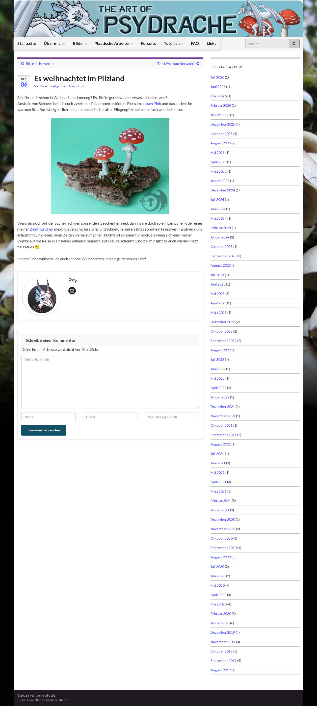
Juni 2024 (218, 209)
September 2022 (224, 341)
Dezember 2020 (223, 519)
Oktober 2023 (222, 246)
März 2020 (219, 604)
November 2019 (223, 642)
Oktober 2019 (222, 651)
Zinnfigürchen (41, 229)
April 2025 (218, 162)
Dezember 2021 (223, 406)
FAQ (195, 43)
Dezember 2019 (223, 632)
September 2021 (224, 435)
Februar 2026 (221, 105)
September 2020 (224, 548)
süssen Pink (151, 103)
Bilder (79, 43)
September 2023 (224, 256)
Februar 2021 (221, 500)
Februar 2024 (221, 228)
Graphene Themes (57, 700)
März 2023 (219, 312)
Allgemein (60, 86)
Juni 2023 (218, 284)
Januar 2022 (220, 397)
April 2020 (218, 595)
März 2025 (219, 171)
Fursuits (148, 43)
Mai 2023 (218, 293)
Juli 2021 (217, 453)
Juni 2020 (218, 576)
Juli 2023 (217, 275)
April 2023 (218, 303)
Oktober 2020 (222, 538)
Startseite (26, 43)
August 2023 (221, 265)
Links (211, 43)
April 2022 (218, 388)
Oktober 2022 (222, 331)
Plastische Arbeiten (113, 43)
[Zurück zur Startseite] (158, 18)
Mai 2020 (218, 585)
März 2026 (219, 96)
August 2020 (221, 557)
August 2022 (221, 350)
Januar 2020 (220, 623)
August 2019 (221, 670)
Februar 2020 (221, 613)
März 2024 (219, 218)
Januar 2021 (220, 510)
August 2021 (221, 444)
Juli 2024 (217, 199)
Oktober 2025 (222, 133)
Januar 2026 (220, 115)
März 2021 (219, 491)
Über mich (53, 43)
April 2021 (218, 482)
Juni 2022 (218, 369)
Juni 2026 (218, 86)
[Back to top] (306, 695)
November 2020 (223, 529)
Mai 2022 (218, 378)
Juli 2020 (217, 566)
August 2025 (221, 143)
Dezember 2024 (223, 190)
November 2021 (223, 416)
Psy (42, 86)
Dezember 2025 (223, 124)
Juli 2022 (217, 359)
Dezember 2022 (223, 322)
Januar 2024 (220, 237)
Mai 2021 (218, 472)
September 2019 (224, 660)
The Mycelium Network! (175, 63)
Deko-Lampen (77, 86)
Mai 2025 (218, 152)
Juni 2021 (218, 463)
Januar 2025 (220, 181)
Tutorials (172, 43)
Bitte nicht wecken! (41, 63)
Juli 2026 (217, 77)
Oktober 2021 (222, 425)
